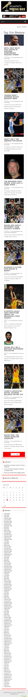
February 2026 (7, 518)
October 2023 (7, 552)
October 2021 (7, 587)
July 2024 (6, 540)
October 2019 (7, 623)
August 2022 (7, 572)
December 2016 (8, 674)
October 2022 (7, 569)
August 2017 (7, 662)
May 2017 (6, 667)
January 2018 (7, 655)
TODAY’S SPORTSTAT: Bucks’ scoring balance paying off (13, 392)
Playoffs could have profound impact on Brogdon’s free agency (12, 314)
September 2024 (8, 539)
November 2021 (8, 586)
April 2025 (6, 528)
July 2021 (6, 592)
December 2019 (8, 620)
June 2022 (6, 575)
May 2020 (6, 613)
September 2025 (8, 525)
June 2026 (6, 515)
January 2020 (7, 619)
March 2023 (7, 561)
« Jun (4, 506)
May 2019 (6, 631)
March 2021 (7, 598)
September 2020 (8, 607)
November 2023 (8, 551)
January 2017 (7, 673)
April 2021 (6, 596)
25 (7, 500)
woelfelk (17, 57)
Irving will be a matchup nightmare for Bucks (13, 349)
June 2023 (6, 557)
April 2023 (6, 560)
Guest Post (6, 188)
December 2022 (8, 566)
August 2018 (7, 644)
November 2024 (8, 536)
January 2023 (7, 565)
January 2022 (7, 583)
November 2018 (8, 640)
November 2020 (8, 604)
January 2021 (7, 601)
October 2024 (7, 537)
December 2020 (8, 602)
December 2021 (8, 584)
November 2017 (8, 658)
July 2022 (6, 574)
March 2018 (7, 652)
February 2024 (7, 546)
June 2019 (6, 629)
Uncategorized (13, 232)
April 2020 (6, 614)
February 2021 (7, 599)
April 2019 (6, 632)
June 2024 (6, 542)
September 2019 (8, 625)
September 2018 (8, 643)
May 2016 (6, 685)
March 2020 (7, 616)
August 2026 (7, 513)
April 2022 (6, 578)
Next (18, 454)
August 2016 (7, 680)
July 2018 (6, 646)
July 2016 (6, 682)
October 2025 (7, 524)
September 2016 (8, 679)
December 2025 (8, 521)
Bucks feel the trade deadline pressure (11, 436)
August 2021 (7, 590)
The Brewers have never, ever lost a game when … (13, 183)
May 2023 (6, 558)
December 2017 (8, 656)
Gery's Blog (6, 58)
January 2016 (7, 686)
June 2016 (6, 683)
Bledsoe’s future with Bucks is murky (12, 269)
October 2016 (7, 677)
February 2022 (7, 581)
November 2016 (8, 676)
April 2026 (6, 516)
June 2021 (6, 593)
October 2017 (7, 659)
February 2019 (7, 635)
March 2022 (7, 580)
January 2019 (7, 637)
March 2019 (7, 634)
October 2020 (7, 605)
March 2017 (7, 670)
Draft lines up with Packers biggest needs (14, 472)
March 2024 (7, 545)
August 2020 (7, 608)
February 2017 (7, 671)
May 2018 (6, 649)
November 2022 (8, 568)
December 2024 (8, 534)
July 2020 (6, 610)
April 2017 (6, 668)
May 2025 (6, 527)
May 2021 (6, 595)
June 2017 (6, 665)
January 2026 (7, 519)
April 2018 (6, 650)
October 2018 (7, 641)
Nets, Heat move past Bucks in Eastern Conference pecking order (12, 51)
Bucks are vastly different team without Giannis (12, 227)
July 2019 (6, 628)
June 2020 (6, 611)
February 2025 (7, 531)
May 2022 (6, 577)
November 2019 (8, 622)
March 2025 (7, 530)
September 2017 (8, 661)
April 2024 (6, 543)
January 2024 (7, 548)
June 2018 (6, 647)
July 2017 (6, 664)
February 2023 (7, 563)
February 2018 (7, 653)
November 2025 (8, 522)
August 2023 (7, 555)
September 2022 (8, 571)
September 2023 (8, 554)
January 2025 (7, 533)
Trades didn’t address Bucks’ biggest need (11, 97)
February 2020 (7, 617)
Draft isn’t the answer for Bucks (13, 140)
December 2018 (8, 638)
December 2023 (8, 549)
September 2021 (8, 589)
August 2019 (7, 626)
